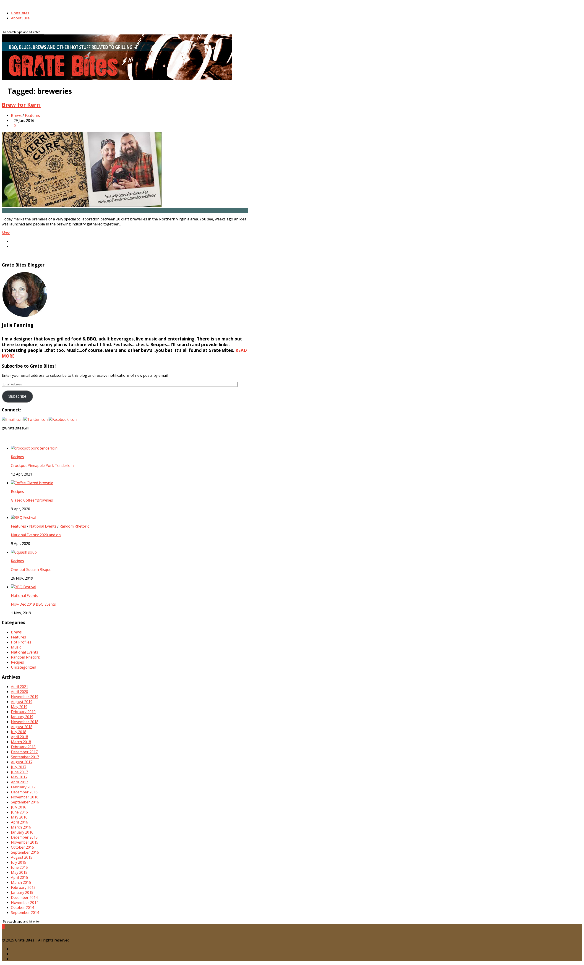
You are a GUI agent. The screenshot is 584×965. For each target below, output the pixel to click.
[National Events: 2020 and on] (23, 517)
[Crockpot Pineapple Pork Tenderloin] (34, 448)
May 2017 (19, 776)
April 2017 (19, 782)
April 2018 (19, 736)
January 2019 (22, 716)
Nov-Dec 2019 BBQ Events (33, 604)
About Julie (20, 18)
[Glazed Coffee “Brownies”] (32, 482)
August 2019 (21, 701)
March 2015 (21, 882)
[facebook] (12, 953)
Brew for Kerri (21, 104)
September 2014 (25, 912)
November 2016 (24, 797)
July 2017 (18, 766)
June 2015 (19, 867)
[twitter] (12, 948)
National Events (42, 526)
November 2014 (24, 902)
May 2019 (19, 706)
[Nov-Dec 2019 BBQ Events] (23, 586)
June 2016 (19, 812)
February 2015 (23, 887)
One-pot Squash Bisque (31, 569)
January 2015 (22, 892)
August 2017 (21, 761)
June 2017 (19, 771)
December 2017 (24, 751)
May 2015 (19, 872)
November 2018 (24, 721)
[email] (12, 958)
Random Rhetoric (74, 526)
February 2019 (23, 711)
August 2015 (21, 857)
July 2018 (18, 731)
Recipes (17, 456)
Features (32, 115)
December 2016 (24, 792)
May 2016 (19, 817)
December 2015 (24, 837)
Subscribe (17, 396)
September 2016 (25, 802)
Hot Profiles (21, 642)
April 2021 (19, 686)
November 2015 (24, 842)
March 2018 (21, 741)
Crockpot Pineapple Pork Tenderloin (42, 465)
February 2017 (23, 787)
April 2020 (19, 691)
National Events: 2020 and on (36, 534)
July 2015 (18, 862)
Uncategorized (23, 667)
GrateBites (20, 13)
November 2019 (24, 696)
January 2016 (22, 832)
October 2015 (22, 847)
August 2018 (21, 726)
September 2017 (25, 756)
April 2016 (19, 822)
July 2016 (18, 807)
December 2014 (24, 897)
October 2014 (22, 907)
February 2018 (23, 746)
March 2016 (21, 827)
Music (16, 647)
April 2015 (19, 877)
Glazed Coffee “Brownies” (32, 500)
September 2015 (25, 852)
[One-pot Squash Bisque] (24, 552)
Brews (16, 115)
